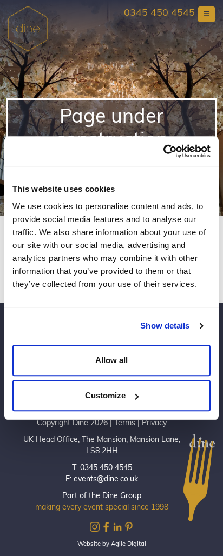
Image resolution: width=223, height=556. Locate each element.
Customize (105, 395)
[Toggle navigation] (206, 14)
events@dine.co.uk (106, 479)
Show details (164, 325)
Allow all (111, 360)
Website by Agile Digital (111, 544)
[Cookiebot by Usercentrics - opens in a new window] (163, 151)
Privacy (154, 423)
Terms (124, 423)
